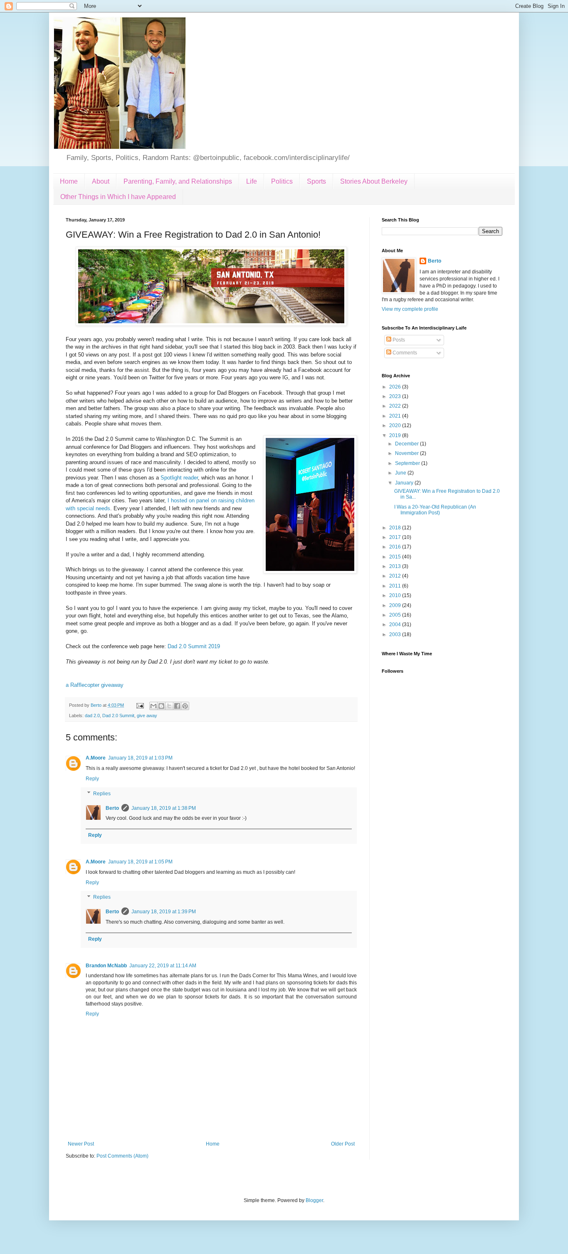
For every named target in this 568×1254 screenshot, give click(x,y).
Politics (282, 181)
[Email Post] (139, 705)
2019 (395, 435)
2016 (395, 547)
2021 (395, 416)
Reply (92, 779)
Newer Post (81, 1144)
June (401, 473)
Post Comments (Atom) (122, 1156)
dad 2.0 (92, 715)
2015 (395, 557)
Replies (102, 794)
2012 (395, 576)
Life (251, 181)
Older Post (343, 1144)
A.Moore (96, 758)
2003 (395, 634)
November (407, 453)
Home (69, 181)
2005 (395, 615)
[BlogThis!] (161, 706)
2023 (395, 396)
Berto (112, 808)
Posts (398, 340)
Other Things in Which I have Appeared (118, 196)
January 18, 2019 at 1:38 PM (163, 808)
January (405, 483)
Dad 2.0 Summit (118, 715)
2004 (395, 624)
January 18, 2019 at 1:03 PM (140, 758)
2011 (395, 586)
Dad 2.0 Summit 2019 (194, 646)
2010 (395, 595)
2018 (395, 528)
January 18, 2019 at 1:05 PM (140, 862)
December (407, 444)
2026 (395, 387)
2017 (395, 537)
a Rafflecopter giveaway (94, 685)
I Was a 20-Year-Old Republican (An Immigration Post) (435, 510)
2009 (395, 605)
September (408, 463)
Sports (316, 181)
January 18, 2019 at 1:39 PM (163, 912)
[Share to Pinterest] (185, 706)
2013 (395, 566)
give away (147, 715)
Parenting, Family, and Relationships (177, 181)
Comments (404, 353)
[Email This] (153, 706)
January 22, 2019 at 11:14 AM (162, 966)
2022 (395, 406)
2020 (395, 425)
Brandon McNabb (106, 966)
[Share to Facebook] (177, 706)
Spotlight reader (179, 478)
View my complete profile (410, 309)
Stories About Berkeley (373, 181)
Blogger (314, 1200)
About (100, 181)
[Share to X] (169, 706)
